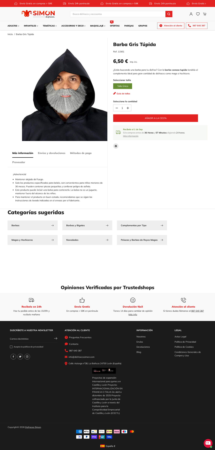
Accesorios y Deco (72, 25)
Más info (132, 314)
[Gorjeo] (20, 356)
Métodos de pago (81, 153)
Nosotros (141, 336)
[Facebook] (13, 356)
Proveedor (18, 162)
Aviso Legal (180, 336)
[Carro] (204, 14)
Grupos (142, 25)
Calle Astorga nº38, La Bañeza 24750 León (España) (95, 363)
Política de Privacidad (185, 341)
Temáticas (49, 25)
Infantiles (30, 25)
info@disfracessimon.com (81, 357)
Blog (138, 352)
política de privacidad (33, 346)
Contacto (73, 344)
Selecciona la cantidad (125, 101)
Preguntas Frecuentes (80, 337)
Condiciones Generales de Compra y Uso (188, 354)
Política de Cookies (184, 346)
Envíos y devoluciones (51, 153)
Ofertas (115, 24)
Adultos (13, 25)
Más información (22, 153)
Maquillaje (97, 25)
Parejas (129, 25)
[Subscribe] (55, 339)
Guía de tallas (123, 93)
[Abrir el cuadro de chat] (208, 443)
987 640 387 (197, 310)
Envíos (139, 341)
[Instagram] (27, 356)
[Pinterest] (116, 146)
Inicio (10, 34)
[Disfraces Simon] (38, 14)
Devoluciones (143, 346)
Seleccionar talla (122, 80)
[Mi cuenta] (191, 14)
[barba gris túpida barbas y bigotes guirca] (64, 93)
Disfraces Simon (33, 427)
